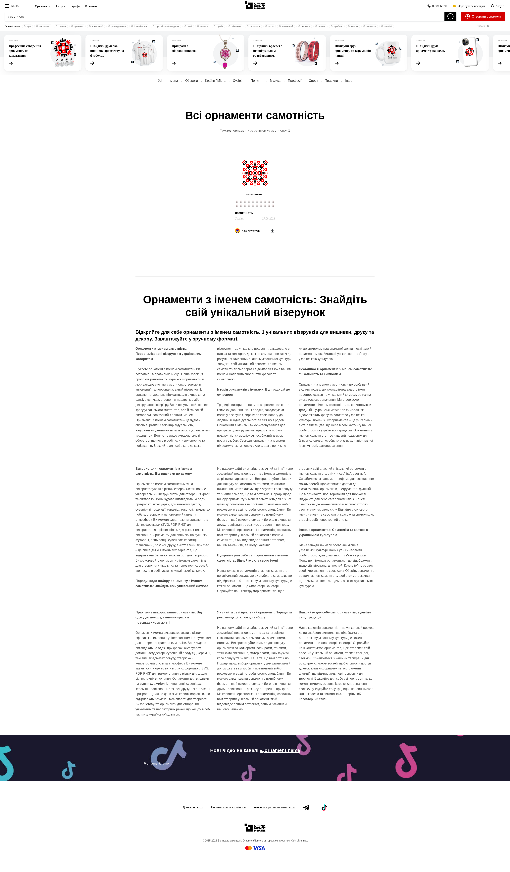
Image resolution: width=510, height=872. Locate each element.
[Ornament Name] (255, 5)
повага (321, 26)
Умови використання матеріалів (274, 807)
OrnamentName (252, 840)
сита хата (254, 26)
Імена (174, 80)
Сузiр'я (238, 80)
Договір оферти (193, 807)
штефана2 (97, 26)
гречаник (78, 26)
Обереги (191, 80)
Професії (294, 80)
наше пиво (44, 26)
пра (28, 26)
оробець (337, 26)
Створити (479, 16)
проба (219, 26)
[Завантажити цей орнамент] (272, 230)
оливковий (287, 26)
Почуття (257, 80)
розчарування (118, 26)
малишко (371, 26)
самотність (244, 213)
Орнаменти (42, 6)
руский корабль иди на (167, 26)
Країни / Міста (215, 80)
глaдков (204, 26)
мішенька (236, 26)
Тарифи (75, 6)
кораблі (388, 26)
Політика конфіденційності (228, 807)
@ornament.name (280, 750)
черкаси (305, 26)
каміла (354, 26)
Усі (160, 80)
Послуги (60, 6)
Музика (275, 80)
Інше (348, 80)
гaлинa (62, 26)
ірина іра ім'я (140, 26)
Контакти (91, 6)
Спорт (313, 80)
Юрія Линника (298, 840)
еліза (271, 26)
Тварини (331, 80)
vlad (189, 26)
